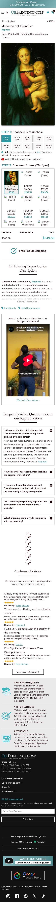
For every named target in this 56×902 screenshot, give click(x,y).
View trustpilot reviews (27, 848)
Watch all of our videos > (28, 400)
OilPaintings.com (31, 887)
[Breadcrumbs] (3, 21)
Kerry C (19, 644)
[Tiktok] (43, 896)
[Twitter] (34, 896)
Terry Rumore (22, 664)
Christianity (10, 307)
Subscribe (27, 819)
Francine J (20, 625)
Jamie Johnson (22, 605)
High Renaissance (30, 307)
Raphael (5, 29)
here (38, 152)
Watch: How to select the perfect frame (23, 159)
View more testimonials (27, 672)
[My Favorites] (48, 12)
